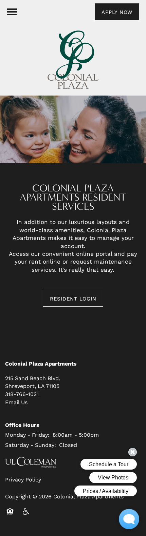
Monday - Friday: (27, 434)
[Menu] (12, 12)
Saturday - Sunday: (30, 445)
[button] (117, 11)
